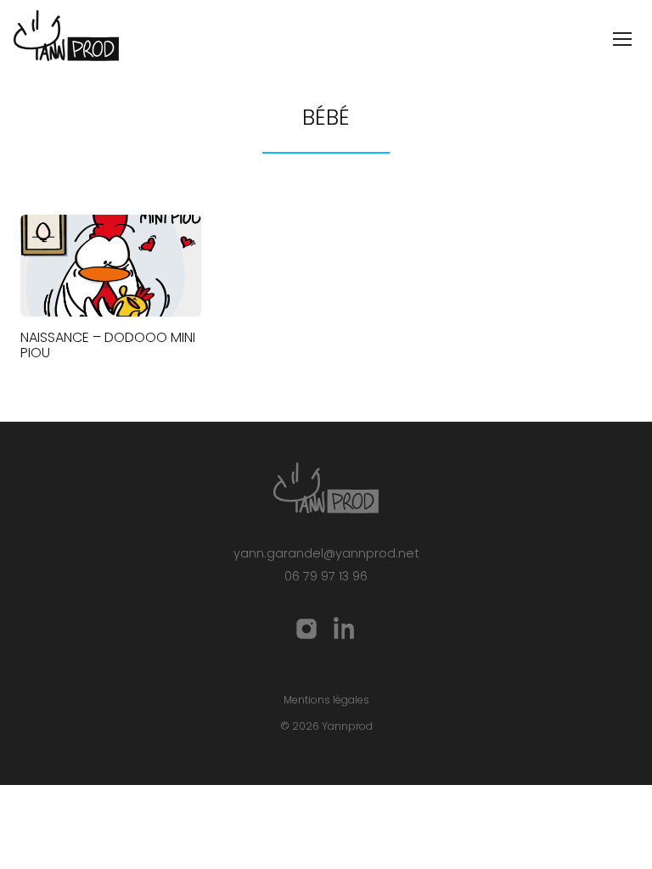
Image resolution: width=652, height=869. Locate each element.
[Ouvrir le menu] (622, 39)
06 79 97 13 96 (326, 576)
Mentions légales (326, 699)
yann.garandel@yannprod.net (326, 553)
